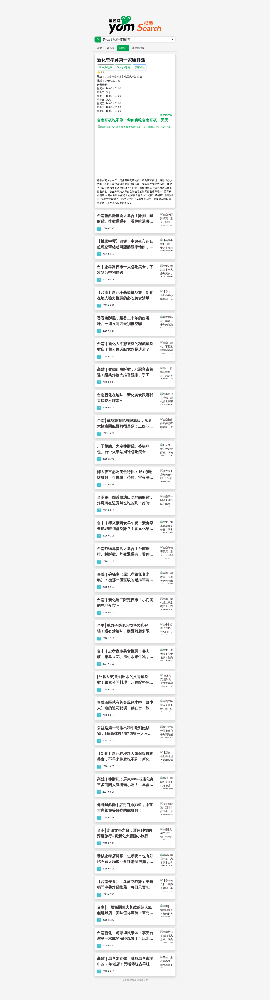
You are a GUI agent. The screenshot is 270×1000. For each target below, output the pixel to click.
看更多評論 (166, 115)
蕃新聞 (110, 48)
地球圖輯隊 (138, 48)
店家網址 (140, 67)
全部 (99, 48)
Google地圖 (105, 67)
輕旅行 (123, 48)
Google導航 (123, 67)
